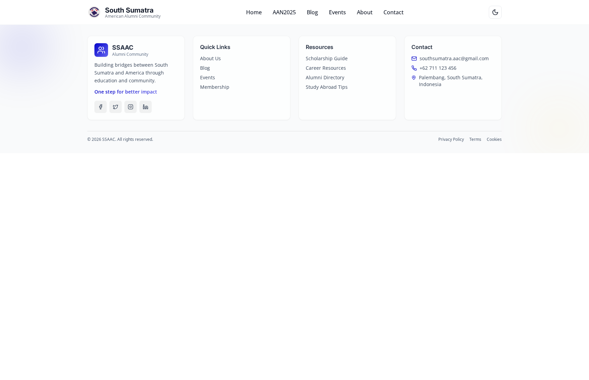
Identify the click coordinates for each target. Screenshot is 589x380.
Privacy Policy (451, 139)
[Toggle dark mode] (495, 12)
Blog (312, 12)
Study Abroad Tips (327, 87)
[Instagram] (130, 107)
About (365, 12)
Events (337, 12)
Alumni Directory (325, 77)
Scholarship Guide (327, 58)
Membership (214, 87)
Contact (393, 12)
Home (254, 12)
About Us (210, 58)
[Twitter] (115, 107)
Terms (475, 139)
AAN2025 (284, 12)
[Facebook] (100, 107)
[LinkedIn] (145, 107)
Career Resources (326, 68)
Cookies (494, 139)
